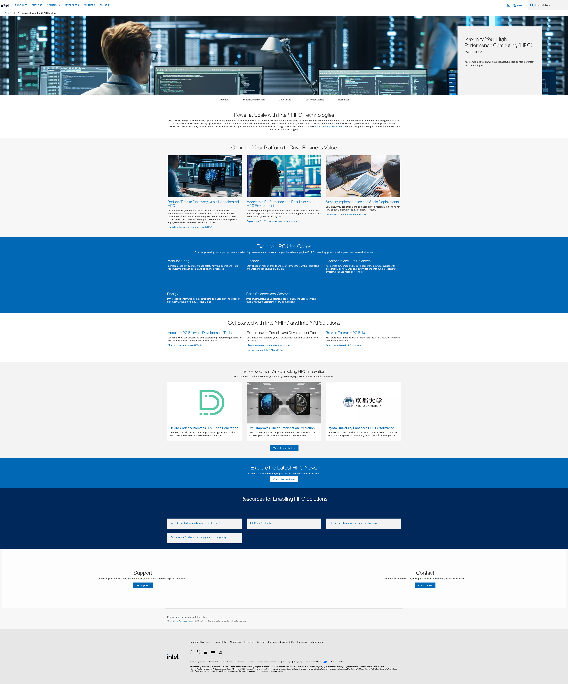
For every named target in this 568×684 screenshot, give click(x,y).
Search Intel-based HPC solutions (343, 345)
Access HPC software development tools (347, 214)
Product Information (254, 99)
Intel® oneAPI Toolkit (261, 523)
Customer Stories (315, 99)
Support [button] (37, 5)
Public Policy (316, 642)
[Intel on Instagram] (220, 652)
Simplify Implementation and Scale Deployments (362, 201)
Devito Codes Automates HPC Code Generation (204, 428)
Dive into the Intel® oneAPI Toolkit (185, 345)
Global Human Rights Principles (371, 669)
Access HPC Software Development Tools (200, 332)
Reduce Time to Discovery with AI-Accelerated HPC (203, 203)
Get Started (285, 99)
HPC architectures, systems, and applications (353, 523)
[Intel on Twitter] (198, 652)
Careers (261, 642)
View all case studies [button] (284, 448)
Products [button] (21, 5)
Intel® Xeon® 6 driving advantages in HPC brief (195, 523)
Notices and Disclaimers (242, 669)
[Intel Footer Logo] (173, 656)
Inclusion (302, 642)
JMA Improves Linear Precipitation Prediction (282, 428)
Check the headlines (284, 479)
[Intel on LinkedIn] (205, 652)
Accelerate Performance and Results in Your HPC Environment (280, 203)
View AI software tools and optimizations (268, 345)
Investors (249, 642)
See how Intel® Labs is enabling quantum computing (198, 537)
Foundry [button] (105, 5)
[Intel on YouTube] (213, 652)
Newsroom (235, 642)
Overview (224, 99)
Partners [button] (89, 5)
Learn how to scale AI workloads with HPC (190, 227)
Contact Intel (220, 642)
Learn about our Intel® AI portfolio (265, 350)
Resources (343, 99)
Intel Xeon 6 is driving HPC (329, 126)
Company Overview (200, 642)
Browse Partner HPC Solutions (349, 332)
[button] (284, 187)
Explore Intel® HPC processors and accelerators (272, 221)
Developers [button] (71, 5)
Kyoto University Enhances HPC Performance (361, 428)
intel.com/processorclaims (182, 621)
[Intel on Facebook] (190, 652)
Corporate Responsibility (281, 642)
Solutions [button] (53, 5)
